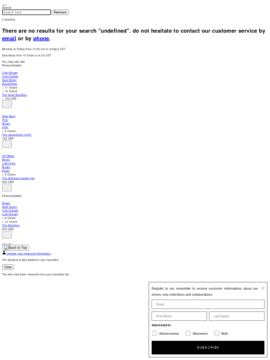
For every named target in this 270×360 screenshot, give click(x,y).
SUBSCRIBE (208, 347)
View (8, 267)
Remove (60, 12)
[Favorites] (7, 104)
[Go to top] (15, 248)
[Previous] (4, 244)
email (9, 38)
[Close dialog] (263, 288)
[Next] (9, 244)
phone (41, 38)
